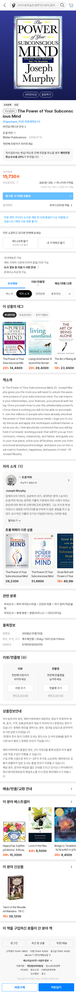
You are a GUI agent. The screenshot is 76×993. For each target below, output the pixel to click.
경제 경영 (21, 613)
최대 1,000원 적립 (60, 205)
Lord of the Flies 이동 (40, 832)
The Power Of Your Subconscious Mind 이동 (42, 558)
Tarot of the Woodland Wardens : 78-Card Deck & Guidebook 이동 (14, 895)
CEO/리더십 (54, 613)
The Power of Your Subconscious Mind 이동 (17, 558)
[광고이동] (62, 5)
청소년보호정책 (53, 965)
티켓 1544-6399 (39, 951)
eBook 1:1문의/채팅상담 (36, 955)
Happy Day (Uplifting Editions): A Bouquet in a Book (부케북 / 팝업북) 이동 (14, 839)
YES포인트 (9, 182)
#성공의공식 (25, 314)
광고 (43, 973)
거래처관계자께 (48, 969)
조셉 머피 (8, 133)
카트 (71, 5)
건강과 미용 (45, 604)
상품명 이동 (14, 346)
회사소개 (34, 969)
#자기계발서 (42, 314)
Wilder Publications (14, 137)
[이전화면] (4, 5)
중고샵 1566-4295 (60, 951)
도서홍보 (35, 973)
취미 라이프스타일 (26, 604)
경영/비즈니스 (37, 613)
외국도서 (9, 604)
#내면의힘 (10, 314)
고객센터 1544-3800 (17, 951)
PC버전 (24, 969)
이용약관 (20, 965)
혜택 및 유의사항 (20, 695)
